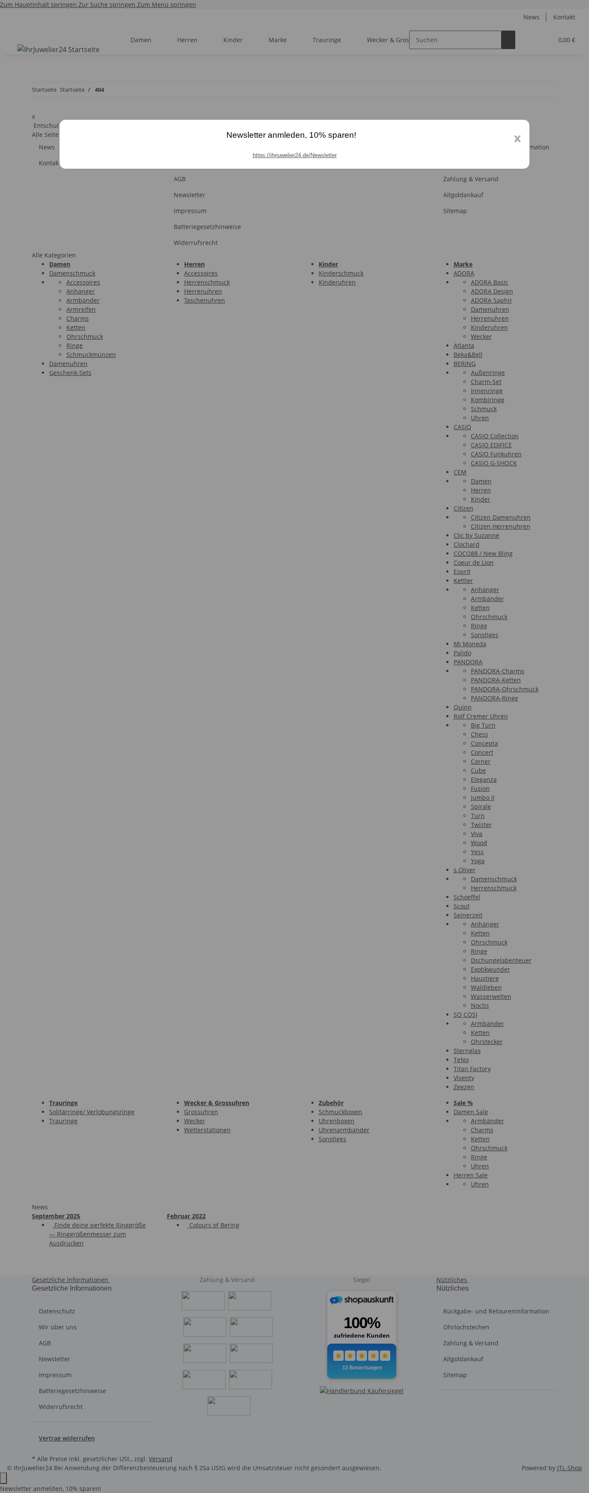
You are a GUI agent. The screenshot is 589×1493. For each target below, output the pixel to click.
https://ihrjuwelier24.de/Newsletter (295, 155)
